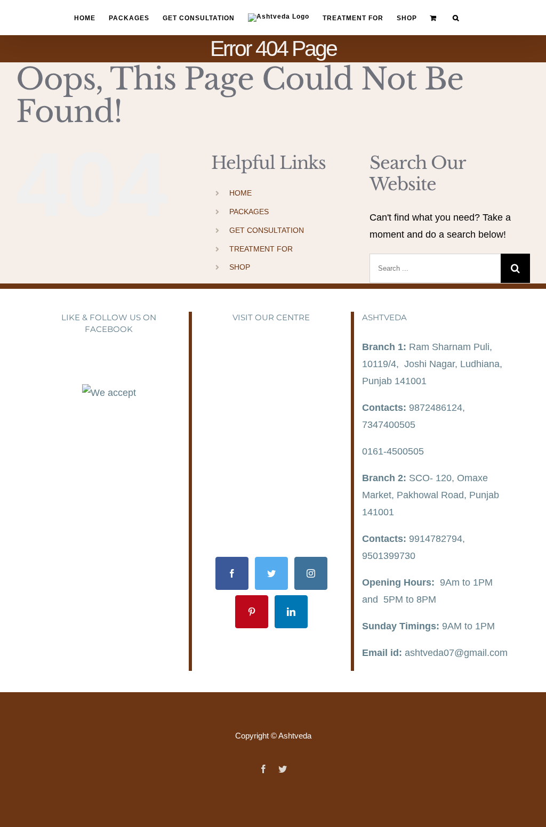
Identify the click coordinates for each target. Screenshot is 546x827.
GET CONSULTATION (266, 230)
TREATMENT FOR (261, 249)
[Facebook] (231, 573)
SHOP (239, 267)
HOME (240, 193)
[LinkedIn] (291, 611)
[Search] (456, 18)
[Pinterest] (251, 611)
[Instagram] (310, 573)
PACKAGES (249, 211)
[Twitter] (271, 573)
